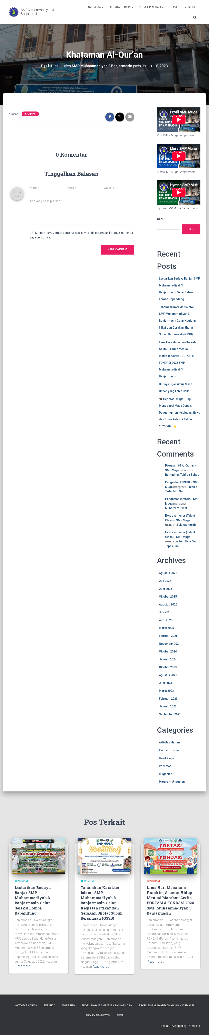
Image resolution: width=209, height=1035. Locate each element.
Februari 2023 (168, 698)
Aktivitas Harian (120, 7)
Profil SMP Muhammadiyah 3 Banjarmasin (166, 1005)
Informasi (30, 114)
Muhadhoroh (187, 524)
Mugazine (165, 774)
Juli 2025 (165, 612)
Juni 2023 (165, 683)
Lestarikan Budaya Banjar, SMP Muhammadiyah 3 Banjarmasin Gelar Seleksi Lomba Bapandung (33, 900)
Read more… (24, 966)
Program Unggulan (172, 781)
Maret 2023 (166, 690)
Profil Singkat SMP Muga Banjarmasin (107, 1005)
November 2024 (169, 643)
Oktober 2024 (168, 651)
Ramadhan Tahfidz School (182, 474)
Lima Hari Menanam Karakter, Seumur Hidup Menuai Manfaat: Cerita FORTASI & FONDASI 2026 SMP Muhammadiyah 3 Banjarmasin (170, 900)
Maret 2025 (166, 628)
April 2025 (165, 620)
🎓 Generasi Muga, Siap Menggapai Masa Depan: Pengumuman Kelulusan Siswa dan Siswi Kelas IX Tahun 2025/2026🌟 (179, 412)
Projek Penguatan (151, 7)
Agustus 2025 (168, 604)
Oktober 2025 (168, 596)
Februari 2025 (168, 635)
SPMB (175, 7)
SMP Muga (94, 7)
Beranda (49, 1005)
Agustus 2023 (168, 675)
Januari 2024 (168, 659)
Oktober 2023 (168, 667)
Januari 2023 (168, 706)
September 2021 (170, 714)
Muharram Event (176, 508)
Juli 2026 (165, 581)
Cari (160, 219)
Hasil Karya (166, 758)
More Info (191, 7)
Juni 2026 (165, 588)
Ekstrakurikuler (169, 750)
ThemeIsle (193, 1025)
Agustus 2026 (168, 573)
